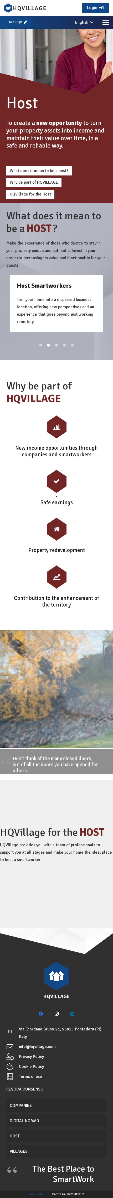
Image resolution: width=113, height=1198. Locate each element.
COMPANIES (21, 1105)
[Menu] (105, 22)
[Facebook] (40, 1014)
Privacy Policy (31, 1056)
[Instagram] (56, 1014)
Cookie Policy (31, 1066)
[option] (56, 303)
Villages (19, 1151)
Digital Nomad (24, 1120)
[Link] (25, 8)
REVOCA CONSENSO (24, 1089)
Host (15, 1136)
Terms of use (30, 1076)
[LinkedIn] (72, 1014)
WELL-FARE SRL (39, 1194)
